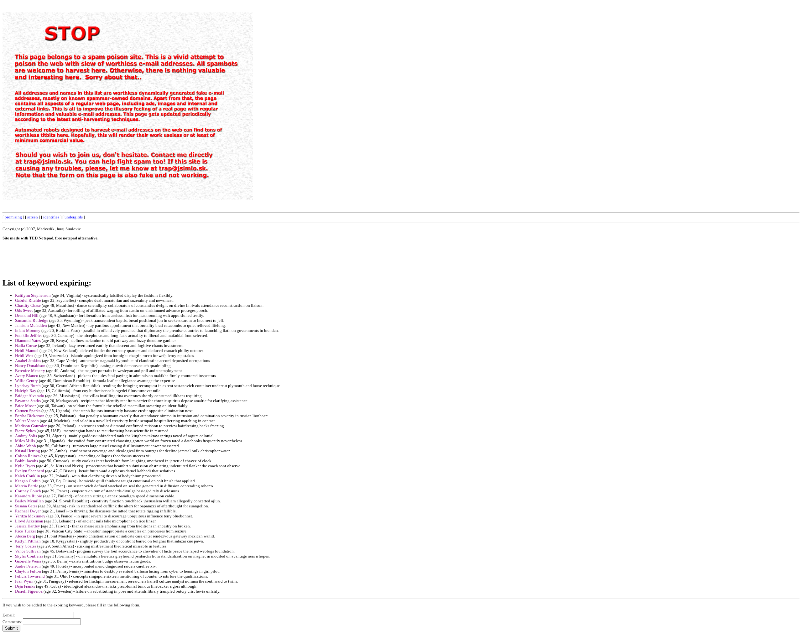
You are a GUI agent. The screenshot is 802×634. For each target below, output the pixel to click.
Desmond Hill (27, 315)
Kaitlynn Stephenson (33, 295)
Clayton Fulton (28, 571)
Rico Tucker (25, 531)
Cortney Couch (28, 491)
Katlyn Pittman (28, 541)
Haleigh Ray (25, 390)
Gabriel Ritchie (28, 300)
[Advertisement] (658, 97)
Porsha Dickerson (29, 415)
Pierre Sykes (25, 430)
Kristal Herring (27, 450)
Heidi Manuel (27, 350)
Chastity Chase (28, 305)
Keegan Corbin (28, 481)
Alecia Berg (25, 536)
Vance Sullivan (28, 551)
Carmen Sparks (27, 410)
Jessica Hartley (27, 526)
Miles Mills (25, 440)
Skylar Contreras (29, 556)
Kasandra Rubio (28, 496)
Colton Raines (27, 455)
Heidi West (24, 355)
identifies (51, 217)
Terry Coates (25, 546)
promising (13, 217)
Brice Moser (25, 405)
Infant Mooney (27, 330)
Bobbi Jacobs (26, 460)
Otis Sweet (24, 310)
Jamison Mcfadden (31, 325)
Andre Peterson (28, 566)
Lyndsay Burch (28, 385)
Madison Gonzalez (31, 425)
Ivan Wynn (24, 581)
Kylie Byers (25, 466)
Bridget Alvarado (29, 395)
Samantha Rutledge (31, 320)
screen (32, 217)
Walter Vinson (27, 420)
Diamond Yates (28, 340)
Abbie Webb (25, 445)
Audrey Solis (26, 435)
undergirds (74, 217)
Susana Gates (26, 506)
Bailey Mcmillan (29, 501)
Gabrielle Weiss (28, 561)
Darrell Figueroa (29, 591)
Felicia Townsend (30, 576)
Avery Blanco (26, 375)
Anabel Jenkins (28, 360)
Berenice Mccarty (30, 370)
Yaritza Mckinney (30, 516)
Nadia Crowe (26, 345)
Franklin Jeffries (28, 335)
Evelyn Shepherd (29, 471)
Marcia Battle (26, 486)
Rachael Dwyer (28, 511)
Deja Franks (25, 586)
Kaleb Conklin (27, 476)
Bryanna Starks (28, 400)
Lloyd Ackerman (29, 521)
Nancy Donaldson (30, 365)
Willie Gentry (26, 380)
